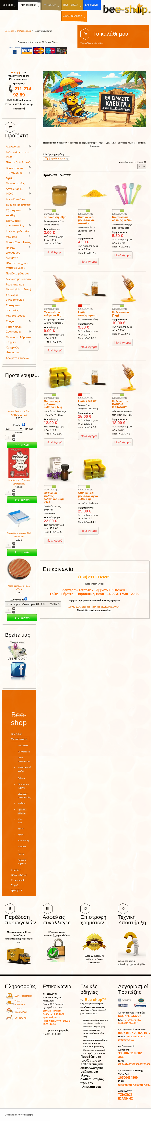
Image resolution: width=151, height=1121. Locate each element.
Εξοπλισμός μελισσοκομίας (22, 796)
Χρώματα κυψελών (17, 358)
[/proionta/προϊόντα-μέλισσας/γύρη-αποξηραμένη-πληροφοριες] (94, 302)
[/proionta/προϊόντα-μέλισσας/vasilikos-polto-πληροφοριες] (59, 483)
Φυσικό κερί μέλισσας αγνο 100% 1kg (88, 495)
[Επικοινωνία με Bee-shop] (9, 1019)
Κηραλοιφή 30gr (55, 217)
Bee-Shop (16, 734)
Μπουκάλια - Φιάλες (18, 242)
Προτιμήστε (17, 72)
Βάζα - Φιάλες (19, 875)
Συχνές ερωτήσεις (16, 888)
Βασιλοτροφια (22, 752)
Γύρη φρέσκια (87, 400)
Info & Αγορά (54, 252)
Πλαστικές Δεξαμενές (18, 162)
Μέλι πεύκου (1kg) (120, 313)
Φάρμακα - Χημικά (22, 850)
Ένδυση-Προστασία (18, 204)
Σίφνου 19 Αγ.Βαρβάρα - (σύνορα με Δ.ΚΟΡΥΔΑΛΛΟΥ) (94, 607)
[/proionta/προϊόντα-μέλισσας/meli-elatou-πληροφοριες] (128, 391)
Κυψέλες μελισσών (17, 231)
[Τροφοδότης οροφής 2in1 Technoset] (19, 530)
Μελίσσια (11, 236)
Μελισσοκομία (24, 31)
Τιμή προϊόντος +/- (55, 158)
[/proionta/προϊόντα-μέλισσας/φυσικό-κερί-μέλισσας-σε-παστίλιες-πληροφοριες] (94, 207)
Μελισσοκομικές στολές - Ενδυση (22, 772)
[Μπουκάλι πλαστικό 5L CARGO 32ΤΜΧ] (19, 408)
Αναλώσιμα (13, 146)
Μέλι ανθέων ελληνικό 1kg (53, 313)
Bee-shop (9, 31)
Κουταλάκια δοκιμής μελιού (122, 218)
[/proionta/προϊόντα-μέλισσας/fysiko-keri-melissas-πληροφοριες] (94, 483)
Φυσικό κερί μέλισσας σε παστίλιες (86, 220)
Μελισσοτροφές (15, 315)
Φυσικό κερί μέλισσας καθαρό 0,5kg (53, 404)
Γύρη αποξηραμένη (87, 313)
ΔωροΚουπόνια (15, 199)
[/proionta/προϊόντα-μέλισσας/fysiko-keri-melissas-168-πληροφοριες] (59, 391)
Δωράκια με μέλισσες (19, 279)
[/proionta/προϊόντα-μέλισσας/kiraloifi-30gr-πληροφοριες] (59, 207)
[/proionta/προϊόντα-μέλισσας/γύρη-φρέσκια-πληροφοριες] (94, 391)
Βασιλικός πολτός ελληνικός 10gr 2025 (54, 497)
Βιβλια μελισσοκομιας (22, 759)
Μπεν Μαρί (20, 821)
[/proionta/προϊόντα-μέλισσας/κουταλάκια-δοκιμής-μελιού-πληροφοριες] (128, 207)
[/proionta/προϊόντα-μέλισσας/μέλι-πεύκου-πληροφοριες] (128, 302)
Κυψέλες (16, 870)
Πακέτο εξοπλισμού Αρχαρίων (13, 252)
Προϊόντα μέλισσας (17, 273)
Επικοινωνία (18, 880)
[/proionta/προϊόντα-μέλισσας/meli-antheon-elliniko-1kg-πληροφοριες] (59, 302)
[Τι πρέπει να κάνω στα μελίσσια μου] (18, 477)
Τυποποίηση (22, 840)
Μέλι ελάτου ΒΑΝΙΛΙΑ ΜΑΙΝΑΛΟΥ (120, 404)
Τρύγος (10, 321)
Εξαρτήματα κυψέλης (22, 786)
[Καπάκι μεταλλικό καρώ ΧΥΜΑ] (19, 582)
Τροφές (21, 829)
